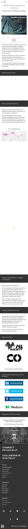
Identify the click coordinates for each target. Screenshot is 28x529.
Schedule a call (6, 420)
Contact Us (4, 476)
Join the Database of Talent (6, 467)
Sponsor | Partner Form (17, 424)
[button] (1, 2)
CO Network (7, 63)
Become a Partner (5, 471)
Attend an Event (5, 484)
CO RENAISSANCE (14, 430)
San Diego (23, 526)
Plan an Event (4, 486)
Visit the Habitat (5, 492)
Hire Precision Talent (6, 469)
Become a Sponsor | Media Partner (14, 369)
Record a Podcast (5, 490)
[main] (14, 8)
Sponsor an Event (5, 488)
